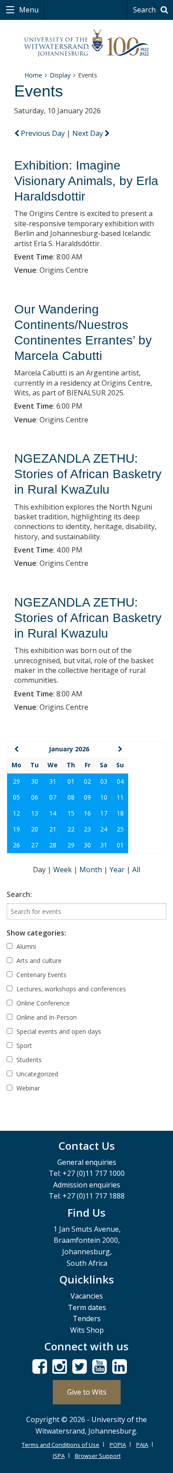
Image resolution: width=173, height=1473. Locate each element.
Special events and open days (58, 1031)
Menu (28, 10)
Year (118, 869)
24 (103, 829)
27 (34, 845)
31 (52, 781)
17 (103, 813)
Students (28, 1059)
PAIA (142, 1445)
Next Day (88, 133)
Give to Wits (86, 1392)
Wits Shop (87, 1330)
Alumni (25, 946)
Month (91, 869)
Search (145, 10)
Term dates (87, 1307)
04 (120, 781)
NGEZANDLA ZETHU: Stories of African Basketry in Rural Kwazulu (87, 617)
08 (71, 797)
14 (52, 813)
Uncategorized (36, 1074)
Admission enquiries (86, 1185)
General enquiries (86, 1162)
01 (71, 781)
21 (52, 829)
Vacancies (87, 1296)
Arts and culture (38, 960)
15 (71, 813)
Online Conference (42, 1003)
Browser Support (98, 1456)
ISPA (59, 1456)
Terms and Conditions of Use (60, 1445)
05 (16, 797)
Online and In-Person (46, 1017)
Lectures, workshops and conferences (70, 989)
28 (52, 845)
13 (34, 813)
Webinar (27, 1088)
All (136, 869)
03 (103, 781)
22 (71, 829)
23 (87, 829)
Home (33, 75)
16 (87, 813)
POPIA (118, 1445)
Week (63, 869)
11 (120, 797)
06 (34, 797)
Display (60, 75)
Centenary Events (41, 974)
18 (120, 813)
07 (52, 797)
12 (16, 813)
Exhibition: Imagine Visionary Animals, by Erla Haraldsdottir (86, 181)
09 (87, 797)
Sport (23, 1045)
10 (103, 797)
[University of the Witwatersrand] (87, 43)
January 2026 (69, 749)
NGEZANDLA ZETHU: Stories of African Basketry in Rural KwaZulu (87, 474)
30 (34, 781)
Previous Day (43, 133)
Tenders (87, 1318)
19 (16, 829)
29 (16, 781)
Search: (19, 894)
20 (34, 829)
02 (87, 781)
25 (120, 829)
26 (16, 845)
